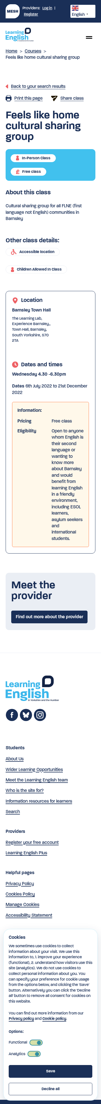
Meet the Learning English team (37, 780)
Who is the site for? (25, 790)
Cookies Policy (20, 894)
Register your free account (32, 842)
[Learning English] (20, 35)
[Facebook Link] (12, 719)
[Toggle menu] (89, 37)
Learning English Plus (26, 852)
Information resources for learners (39, 801)
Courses (33, 51)
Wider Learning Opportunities (34, 769)
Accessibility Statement (29, 915)
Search (13, 811)
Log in (47, 8)
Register (31, 14)
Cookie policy (54, 1018)
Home (11, 51)
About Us (15, 758)
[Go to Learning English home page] (32, 689)
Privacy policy (21, 1018)
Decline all (50, 1088)
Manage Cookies (22, 904)
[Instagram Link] (40, 719)
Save (50, 1071)
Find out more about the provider (49, 616)
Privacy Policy (20, 883)
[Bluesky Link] (26, 719)
